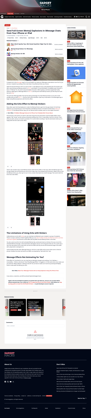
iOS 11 (19, 97)
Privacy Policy (17, 395)
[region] (35, 138)
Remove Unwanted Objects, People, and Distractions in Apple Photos (70, 371)
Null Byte (22, 13)
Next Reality (16, 13)
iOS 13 (29, 88)
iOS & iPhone (45, 10)
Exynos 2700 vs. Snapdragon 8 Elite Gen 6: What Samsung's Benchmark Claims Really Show (75, 44)
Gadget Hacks (10, 13)
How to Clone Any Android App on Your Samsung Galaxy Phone (71, 374)
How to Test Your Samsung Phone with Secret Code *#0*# (69, 384)
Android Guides (27, 16)
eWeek (46, 408)
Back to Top (81, 398)
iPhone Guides (35, 16)
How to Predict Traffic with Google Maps (65, 379)
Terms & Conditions (8, 395)
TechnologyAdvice (20, 408)
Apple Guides (18, 16)
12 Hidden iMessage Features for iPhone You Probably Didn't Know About (33, 113)
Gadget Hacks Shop (9, 16)
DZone (84, 408)
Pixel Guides (50, 16)
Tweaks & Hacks (68, 16)
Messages (19, 82)
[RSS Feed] (13, 382)
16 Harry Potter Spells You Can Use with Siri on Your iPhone (70, 376)
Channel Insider (71, 408)
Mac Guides (43, 16)
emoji (12, 93)
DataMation (57, 408)
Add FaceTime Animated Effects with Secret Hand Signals (69, 381)
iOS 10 (30, 91)
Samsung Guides (58, 16)
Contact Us (23, 395)
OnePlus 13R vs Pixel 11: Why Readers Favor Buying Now (74, 191)
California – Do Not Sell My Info (34, 395)
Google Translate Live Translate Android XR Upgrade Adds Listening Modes (75, 84)
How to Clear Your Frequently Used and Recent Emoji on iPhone (71, 386)
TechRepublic (35, 408)
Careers (47, 395)
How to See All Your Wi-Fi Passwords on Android (67, 368)
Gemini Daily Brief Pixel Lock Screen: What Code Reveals (74, 128)
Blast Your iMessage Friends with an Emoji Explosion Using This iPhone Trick (38, 270)
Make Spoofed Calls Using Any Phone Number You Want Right (70, 388)
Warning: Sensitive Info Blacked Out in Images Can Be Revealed (71, 391)
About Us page (27, 377)
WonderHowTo (3, 13)
